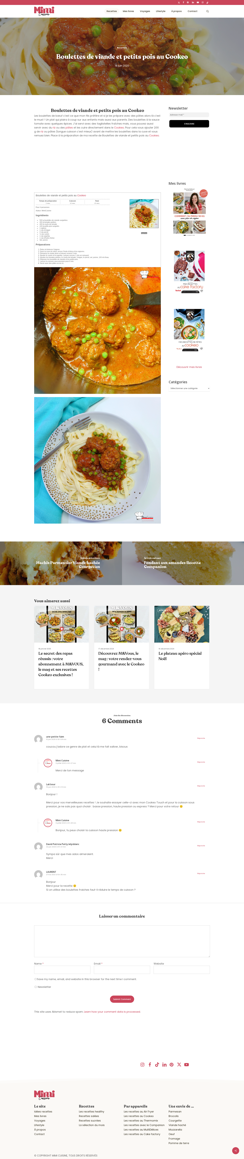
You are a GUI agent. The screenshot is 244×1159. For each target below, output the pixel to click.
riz (54, 127)
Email (98, 963)
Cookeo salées (46, 610)
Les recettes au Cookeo (139, 1116)
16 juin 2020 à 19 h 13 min (56, 787)
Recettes (122, 47)
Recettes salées (89, 1116)
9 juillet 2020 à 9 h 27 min (66, 763)
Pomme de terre (179, 1143)
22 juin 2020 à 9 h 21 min (56, 847)
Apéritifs (163, 610)
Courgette (175, 1120)
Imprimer (144, 233)
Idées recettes (43, 1111)
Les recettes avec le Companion (144, 1125)
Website (159, 963)
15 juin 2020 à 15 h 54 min (56, 739)
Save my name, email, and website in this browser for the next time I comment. (87, 979)
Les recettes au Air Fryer (139, 1111)
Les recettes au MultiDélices (141, 1129)
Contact (39, 1134)
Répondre (201, 738)
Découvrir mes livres (189, 367)
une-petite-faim (55, 736)
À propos (40, 1129)
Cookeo (119, 127)
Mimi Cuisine (62, 760)
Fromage (174, 1138)
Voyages (39, 1120)
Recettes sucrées (90, 1120)
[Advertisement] (97, 165)
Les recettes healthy (91, 1111)
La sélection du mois (92, 1125)
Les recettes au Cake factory (142, 1134)
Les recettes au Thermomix (141, 1120)
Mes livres (40, 1116)
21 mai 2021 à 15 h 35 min (56, 874)
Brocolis (174, 1116)
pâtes (69, 127)
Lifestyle (39, 1125)
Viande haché (177, 1125)
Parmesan (175, 1111)
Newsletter (44, 987)
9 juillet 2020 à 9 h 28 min (66, 823)
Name (39, 963)
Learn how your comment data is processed (112, 1011)
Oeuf (172, 1134)
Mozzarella (175, 1129)
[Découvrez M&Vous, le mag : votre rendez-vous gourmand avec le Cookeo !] (121, 647)
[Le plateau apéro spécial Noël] (181, 647)
